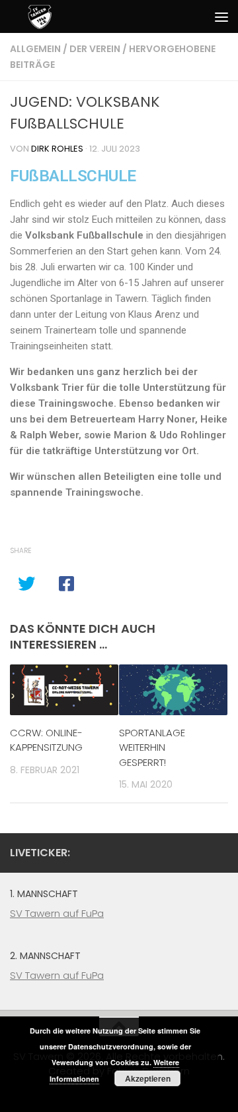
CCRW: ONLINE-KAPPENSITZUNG (46, 740)
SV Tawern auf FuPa (57, 913)
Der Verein (94, 48)
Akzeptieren (148, 1078)
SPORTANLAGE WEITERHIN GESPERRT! (152, 747)
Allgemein (35, 48)
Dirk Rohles (57, 148)
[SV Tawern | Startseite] (38, 16)
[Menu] (221, 16)
